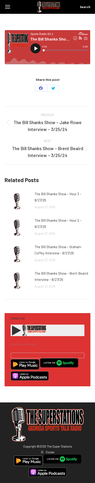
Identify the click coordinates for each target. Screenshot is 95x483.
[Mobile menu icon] (8, 7)
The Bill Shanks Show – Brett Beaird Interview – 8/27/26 (61, 276)
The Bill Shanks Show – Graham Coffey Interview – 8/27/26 (58, 250)
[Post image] (17, 201)
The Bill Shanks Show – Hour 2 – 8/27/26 (58, 223)
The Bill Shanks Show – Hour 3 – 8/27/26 (58, 197)
